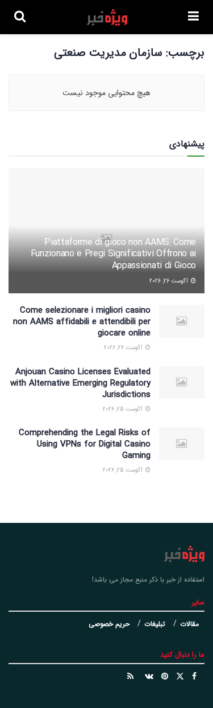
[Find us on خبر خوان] (130, 676)
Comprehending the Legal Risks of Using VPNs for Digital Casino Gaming (85, 444)
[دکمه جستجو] (20, 17)
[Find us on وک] (149, 676)
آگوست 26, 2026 (169, 281)
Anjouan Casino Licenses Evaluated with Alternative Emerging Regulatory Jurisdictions (80, 383)
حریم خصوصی (109, 624)
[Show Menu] (193, 17)
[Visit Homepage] (107, 17)
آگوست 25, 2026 (123, 409)
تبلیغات (154, 624)
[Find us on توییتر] (180, 676)
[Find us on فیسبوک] (194, 676)
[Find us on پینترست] (164, 676)
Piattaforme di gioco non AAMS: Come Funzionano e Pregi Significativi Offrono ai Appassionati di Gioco (113, 254)
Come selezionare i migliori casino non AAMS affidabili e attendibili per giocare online (82, 322)
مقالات (189, 624)
